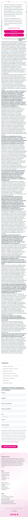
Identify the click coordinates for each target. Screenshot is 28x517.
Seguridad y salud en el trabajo (10, 368)
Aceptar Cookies (14, 31)
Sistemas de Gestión (8, 366)
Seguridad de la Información (9, 373)
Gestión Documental (5, 475)
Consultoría (3, 476)
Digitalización (6, 380)
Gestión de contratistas (8, 378)
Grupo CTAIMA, (9, 51)
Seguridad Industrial (7, 371)
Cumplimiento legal (7, 383)
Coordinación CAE (5, 474)
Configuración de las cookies (14, 28)
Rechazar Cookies (14, 35)
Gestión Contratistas (5, 472)
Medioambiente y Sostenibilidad (10, 376)
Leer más (15, 11)
